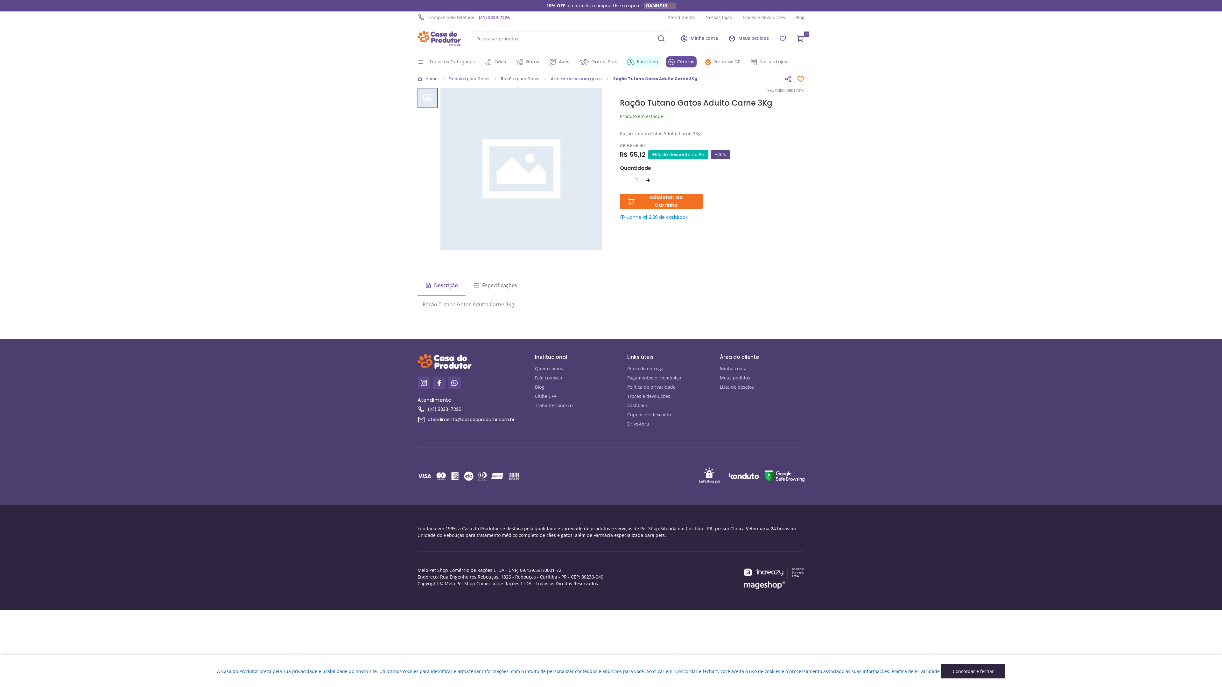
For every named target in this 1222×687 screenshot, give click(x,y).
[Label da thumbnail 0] (428, 98)
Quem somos (549, 368)
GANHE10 (656, 6)
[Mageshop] (764, 585)
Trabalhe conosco (553, 405)
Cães (500, 62)
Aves (564, 62)
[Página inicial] (439, 38)
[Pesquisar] (661, 38)
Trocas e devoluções (763, 17)
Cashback (637, 405)
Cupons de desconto (649, 415)
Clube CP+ (546, 396)
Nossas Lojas (773, 62)
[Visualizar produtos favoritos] (783, 38)
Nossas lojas (719, 17)
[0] (800, 38)
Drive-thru (638, 424)
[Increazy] (774, 572)
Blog (799, 17)
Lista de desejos (737, 387)
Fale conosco (548, 378)
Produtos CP (727, 62)
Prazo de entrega (645, 368)
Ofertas (685, 62)
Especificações (499, 285)
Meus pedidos (735, 378)
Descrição (446, 285)
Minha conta (733, 368)
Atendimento (681, 17)
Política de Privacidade (916, 671)
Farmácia (647, 62)
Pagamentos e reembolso (654, 378)
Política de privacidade (651, 387)
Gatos (532, 62)
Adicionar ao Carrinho (666, 201)
